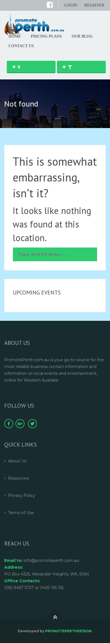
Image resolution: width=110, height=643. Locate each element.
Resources (18, 478)
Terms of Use (21, 512)
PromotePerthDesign (68, 631)
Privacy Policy (21, 495)
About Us (17, 461)
